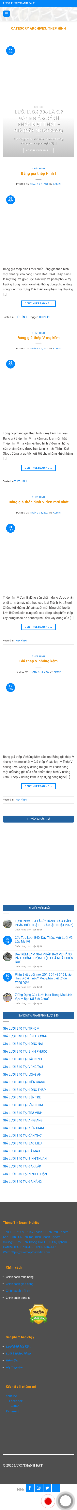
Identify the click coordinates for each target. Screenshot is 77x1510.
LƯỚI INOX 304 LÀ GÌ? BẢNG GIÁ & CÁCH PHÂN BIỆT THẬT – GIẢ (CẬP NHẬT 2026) (44, 923)
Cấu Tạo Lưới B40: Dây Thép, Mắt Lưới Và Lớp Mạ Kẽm (43, 939)
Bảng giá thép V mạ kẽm (39, 337)
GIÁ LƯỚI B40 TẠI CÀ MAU (21, 1151)
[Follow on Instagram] (39, 1488)
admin (57, 184)
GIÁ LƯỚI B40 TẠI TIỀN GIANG (24, 1082)
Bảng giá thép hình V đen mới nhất (39, 502)
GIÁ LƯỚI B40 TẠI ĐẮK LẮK (22, 1166)
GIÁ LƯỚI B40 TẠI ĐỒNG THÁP (24, 1090)
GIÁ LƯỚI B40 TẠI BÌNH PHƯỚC (25, 1051)
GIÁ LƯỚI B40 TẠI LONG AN (22, 1074)
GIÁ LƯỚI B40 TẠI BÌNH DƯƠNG (25, 1036)
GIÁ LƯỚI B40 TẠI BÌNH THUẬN (25, 1159)
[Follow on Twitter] (47, 1488)
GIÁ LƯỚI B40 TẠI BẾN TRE (22, 1097)
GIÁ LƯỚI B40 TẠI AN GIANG (22, 1120)
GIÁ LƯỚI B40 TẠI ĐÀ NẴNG (22, 1182)
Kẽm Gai (12, 1360)
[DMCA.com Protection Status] (38, 1314)
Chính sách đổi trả (18, 1291)
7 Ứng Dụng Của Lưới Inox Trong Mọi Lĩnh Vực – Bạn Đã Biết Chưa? (43, 996)
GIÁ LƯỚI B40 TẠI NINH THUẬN (25, 1174)
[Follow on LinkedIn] (56, 1488)
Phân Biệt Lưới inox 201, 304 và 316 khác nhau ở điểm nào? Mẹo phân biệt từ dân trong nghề (43, 978)
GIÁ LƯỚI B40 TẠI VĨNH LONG (23, 1105)
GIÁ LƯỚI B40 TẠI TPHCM (21, 1028)
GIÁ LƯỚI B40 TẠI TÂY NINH (22, 1059)
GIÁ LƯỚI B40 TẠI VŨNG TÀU (23, 1067)
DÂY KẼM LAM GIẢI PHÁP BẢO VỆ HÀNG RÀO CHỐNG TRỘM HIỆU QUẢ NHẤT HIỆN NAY (44, 958)
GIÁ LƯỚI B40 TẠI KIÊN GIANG (24, 1128)
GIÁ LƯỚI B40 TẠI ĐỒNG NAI (23, 1044)
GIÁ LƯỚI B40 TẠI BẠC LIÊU (22, 1143)
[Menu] (6, 14)
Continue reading (38, 150)
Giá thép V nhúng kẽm (38, 661)
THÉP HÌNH (38, 168)
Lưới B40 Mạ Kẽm (18, 1346)
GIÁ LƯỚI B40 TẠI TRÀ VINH (22, 1113)
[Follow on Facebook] (30, 1488)
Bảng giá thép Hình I (38, 173)
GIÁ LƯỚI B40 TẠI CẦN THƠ (22, 1136)
